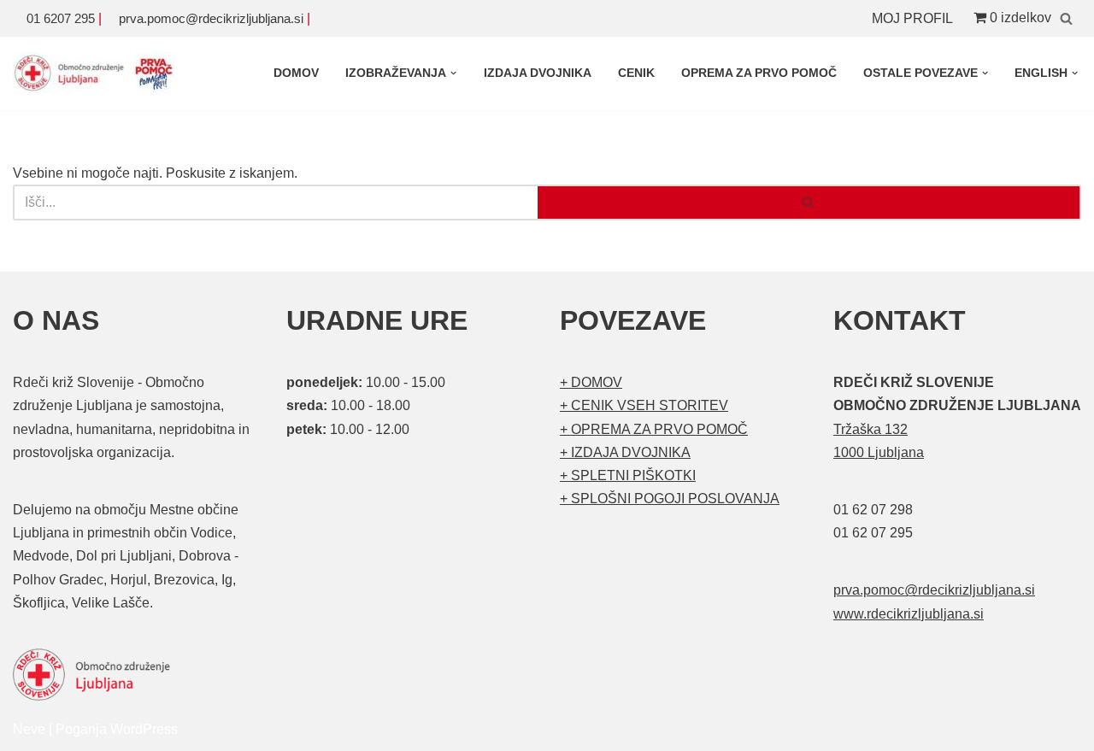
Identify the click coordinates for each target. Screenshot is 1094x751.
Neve (29, 729)
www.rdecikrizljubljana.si (908, 614)
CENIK (636, 72)
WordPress (144, 729)
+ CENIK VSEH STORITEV (644, 405)
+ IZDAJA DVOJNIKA (625, 452)
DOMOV (296, 72)
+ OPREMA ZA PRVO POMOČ (654, 429)
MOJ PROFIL (912, 18)
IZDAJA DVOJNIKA (537, 72)
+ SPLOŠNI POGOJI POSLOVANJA (669, 498)
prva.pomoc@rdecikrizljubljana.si (211, 18)
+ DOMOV (591, 382)
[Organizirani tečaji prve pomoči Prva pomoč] (98, 73)
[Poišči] (1066, 18)
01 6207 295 (60, 18)
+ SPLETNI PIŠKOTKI (628, 475)
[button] (453, 73)
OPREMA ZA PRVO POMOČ (759, 72)
